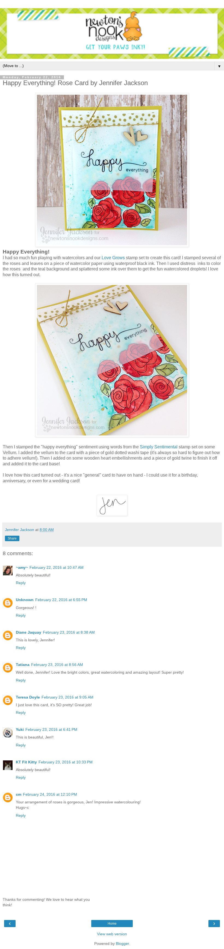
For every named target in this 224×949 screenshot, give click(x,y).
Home (112, 923)
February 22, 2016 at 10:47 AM (57, 567)
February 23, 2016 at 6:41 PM (51, 729)
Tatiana (23, 664)
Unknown (25, 600)
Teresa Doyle (28, 697)
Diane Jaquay (28, 632)
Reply (21, 583)
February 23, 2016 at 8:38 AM (69, 632)
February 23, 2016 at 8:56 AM (57, 664)
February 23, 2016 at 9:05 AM (67, 697)
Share (12, 538)
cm (18, 794)
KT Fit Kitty (26, 762)
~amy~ (22, 567)
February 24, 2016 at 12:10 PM (50, 794)
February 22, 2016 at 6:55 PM (61, 600)
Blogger (122, 943)
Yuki (20, 729)
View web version (112, 934)
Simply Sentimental (159, 447)
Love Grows (113, 257)
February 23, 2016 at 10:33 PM (66, 762)
